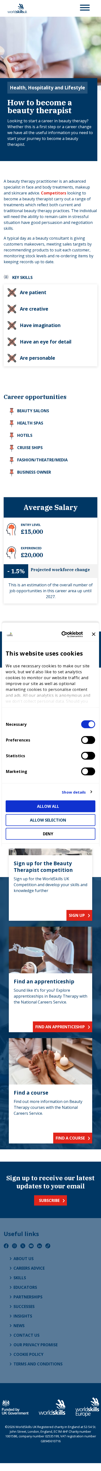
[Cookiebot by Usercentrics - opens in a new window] (62, 634)
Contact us (26, 1335)
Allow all (48, 806)
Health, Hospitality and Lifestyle (47, 87)
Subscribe (49, 1200)
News (19, 1325)
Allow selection (48, 820)
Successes (24, 1306)
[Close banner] (93, 634)
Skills (19, 1277)
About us (23, 1258)
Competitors (53, 193)
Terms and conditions (38, 1364)
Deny (48, 834)
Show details (74, 791)
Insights (22, 1316)
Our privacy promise (35, 1344)
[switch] (88, 740)
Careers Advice (29, 1268)
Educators (25, 1287)
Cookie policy (28, 1354)
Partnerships (27, 1297)
